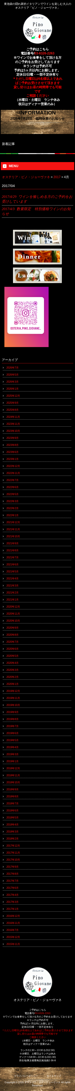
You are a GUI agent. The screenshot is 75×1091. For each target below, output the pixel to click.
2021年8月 (12, 550)
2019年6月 (12, 733)
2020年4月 (12, 662)
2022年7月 (12, 480)
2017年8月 (12, 873)
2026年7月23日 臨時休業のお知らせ (37, 118)
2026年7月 (12, 367)
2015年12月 (13, 937)
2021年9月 (12, 543)
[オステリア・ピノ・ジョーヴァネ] (38, 42)
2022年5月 (12, 494)
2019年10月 (13, 705)
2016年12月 (13, 915)
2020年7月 (12, 641)
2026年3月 (12, 381)
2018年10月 (13, 782)
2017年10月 (13, 859)
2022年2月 (12, 508)
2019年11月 (13, 698)
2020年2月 (12, 676)
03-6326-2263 (44, 53)
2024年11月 (13, 416)
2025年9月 (12, 402)
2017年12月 (13, 845)
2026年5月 (12, 374)
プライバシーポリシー (26, 1076)
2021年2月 (12, 592)
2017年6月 (12, 887)
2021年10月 (13, 536)
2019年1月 (12, 761)
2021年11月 (13, 529)
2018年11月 (13, 775)
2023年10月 (13, 430)
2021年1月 (12, 599)
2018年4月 (12, 824)
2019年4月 (12, 747)
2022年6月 (12, 487)
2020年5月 (12, 655)
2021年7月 (12, 557)
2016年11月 (13, 922)
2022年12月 (13, 466)
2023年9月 (12, 437)
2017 (57, 177)
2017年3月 (12, 901)
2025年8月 (12, 409)
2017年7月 (12, 880)
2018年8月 (12, 796)
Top (71, 1087)
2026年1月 (12, 388)
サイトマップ (54, 1076)
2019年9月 (12, 712)
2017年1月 (12, 908)
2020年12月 (13, 606)
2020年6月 (12, 648)
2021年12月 (13, 522)
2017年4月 (12, 894)
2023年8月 (12, 444)
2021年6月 (12, 564)
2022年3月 (12, 501)
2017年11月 (13, 852)
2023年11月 (13, 423)
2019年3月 (12, 754)
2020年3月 (12, 669)
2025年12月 (13, 395)
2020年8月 (12, 634)
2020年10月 (13, 620)
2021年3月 (12, 585)
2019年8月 (12, 719)
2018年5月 (12, 817)
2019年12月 (13, 691)
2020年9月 (12, 627)
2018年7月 (12, 803)
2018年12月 (13, 768)
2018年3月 (12, 831)
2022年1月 (12, 515)
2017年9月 (12, 866)
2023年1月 (12, 459)
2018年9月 (12, 789)
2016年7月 (12, 930)
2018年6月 (12, 810)
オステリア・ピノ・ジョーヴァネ (26, 177)
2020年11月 (13, 613)
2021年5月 (12, 571)
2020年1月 (12, 683)
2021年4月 (12, 578)
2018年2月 (12, 838)
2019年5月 (12, 740)
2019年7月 (12, 726)
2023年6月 (12, 452)
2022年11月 (13, 473)
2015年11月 (13, 944)
